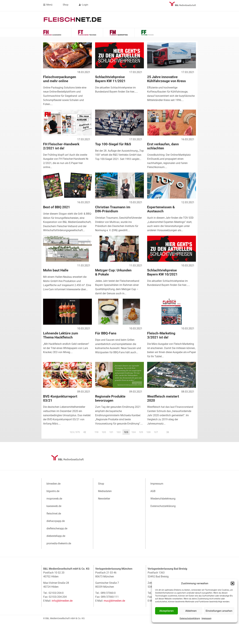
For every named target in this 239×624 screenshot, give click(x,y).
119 (96, 432)
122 (119, 432)
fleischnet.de (53, 513)
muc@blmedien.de (114, 600)
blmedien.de (53, 483)
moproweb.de (54, 498)
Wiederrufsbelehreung (162, 498)
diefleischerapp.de (56, 528)
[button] (232, 583)
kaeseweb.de (53, 506)
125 (141, 432)
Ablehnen (191, 610)
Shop (101, 483)
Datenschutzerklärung (190, 618)
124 (134, 432)
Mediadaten (105, 491)
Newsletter (104, 498)
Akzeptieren (166, 610)
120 (104, 432)
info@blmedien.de (62, 600)
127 (156, 432)
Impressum (206, 618)
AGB (152, 491)
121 (111, 432)
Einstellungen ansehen (219, 610)
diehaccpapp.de (55, 521)
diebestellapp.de (55, 535)
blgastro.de (52, 491)
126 (148, 432)
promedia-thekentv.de (58, 543)
